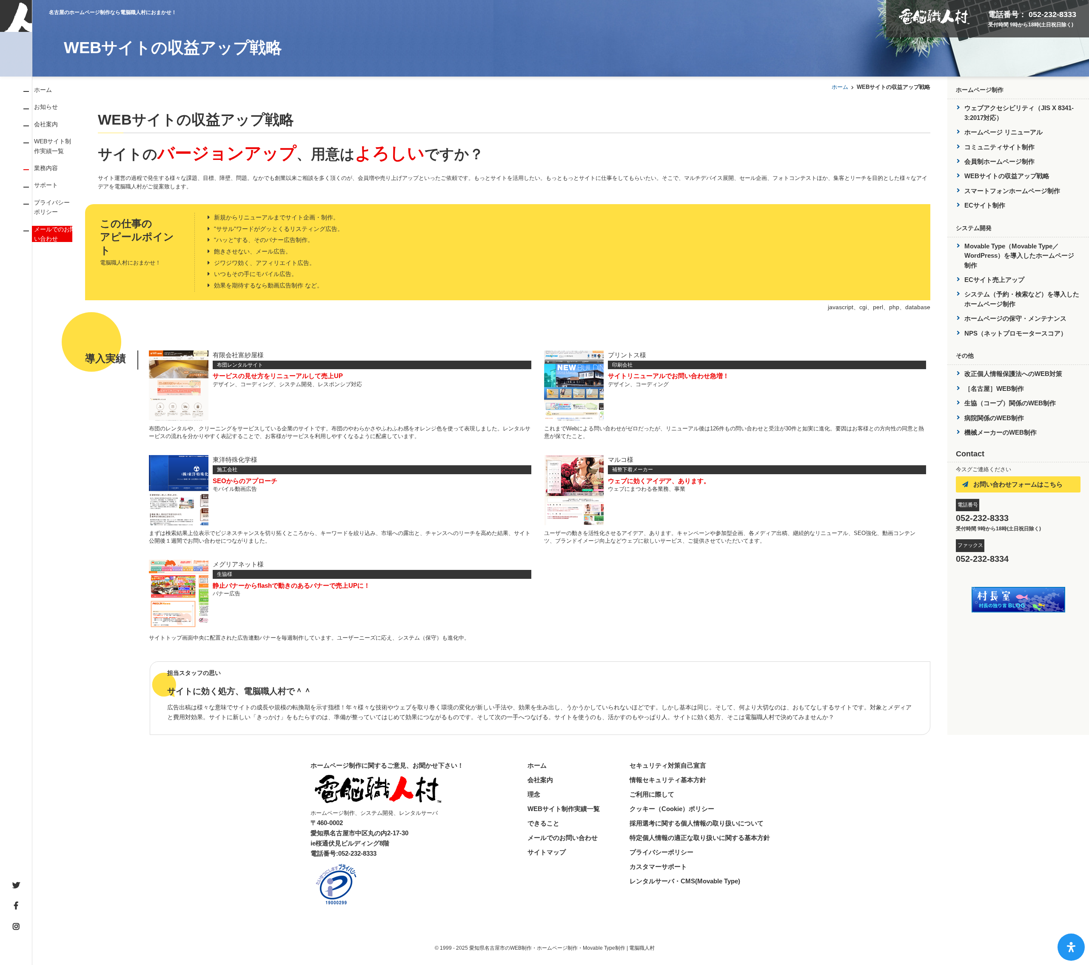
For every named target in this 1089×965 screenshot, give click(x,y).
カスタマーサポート (658, 866)
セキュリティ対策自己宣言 (668, 765)
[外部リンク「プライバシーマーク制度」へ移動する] (336, 884)
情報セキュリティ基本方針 (668, 779)
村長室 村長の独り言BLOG (1018, 599)
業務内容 (46, 168)
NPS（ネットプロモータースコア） (1015, 333)
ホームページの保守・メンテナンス (1015, 318)
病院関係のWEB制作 (994, 417)
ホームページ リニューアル (1003, 132)
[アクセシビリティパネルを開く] (1071, 947)
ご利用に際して (652, 794)
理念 (533, 794)
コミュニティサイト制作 (999, 147)
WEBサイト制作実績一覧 (563, 808)
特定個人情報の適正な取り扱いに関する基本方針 (700, 837)
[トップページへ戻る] (16, 4)
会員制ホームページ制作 (999, 161)
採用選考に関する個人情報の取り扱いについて (697, 823)
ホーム (43, 89)
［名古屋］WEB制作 (994, 388)
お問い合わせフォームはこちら (1018, 484)
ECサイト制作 (984, 205)
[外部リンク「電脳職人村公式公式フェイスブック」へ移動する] (16, 906)
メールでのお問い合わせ (55, 234)
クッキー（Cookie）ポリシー (672, 808)
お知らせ (46, 106)
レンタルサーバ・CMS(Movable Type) (685, 881)
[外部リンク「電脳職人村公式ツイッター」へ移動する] (16, 885)
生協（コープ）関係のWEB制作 (1010, 403)
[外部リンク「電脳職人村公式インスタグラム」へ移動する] (16, 926)
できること (543, 823)
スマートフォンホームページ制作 (1012, 190)
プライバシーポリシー (661, 852)
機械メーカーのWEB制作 (1000, 432)
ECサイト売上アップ (994, 279)
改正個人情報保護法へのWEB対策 (1013, 373)
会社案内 (46, 124)
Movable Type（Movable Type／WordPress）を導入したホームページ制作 (1019, 255)
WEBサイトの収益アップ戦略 (1006, 175)
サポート (46, 185)
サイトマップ (546, 852)
